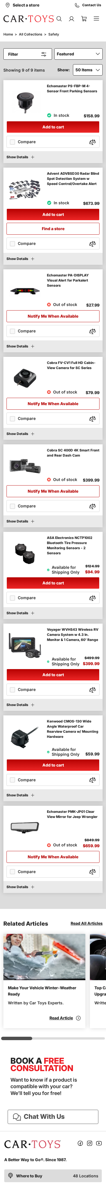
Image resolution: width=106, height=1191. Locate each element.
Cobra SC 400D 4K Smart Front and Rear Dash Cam (73, 452)
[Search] (59, 19)
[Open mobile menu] (96, 19)
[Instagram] (89, 1144)
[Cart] (84, 19)
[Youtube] (99, 1144)
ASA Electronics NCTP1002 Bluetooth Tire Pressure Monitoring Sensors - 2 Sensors (69, 545)
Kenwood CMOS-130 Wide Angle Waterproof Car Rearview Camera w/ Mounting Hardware (72, 729)
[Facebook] (80, 1144)
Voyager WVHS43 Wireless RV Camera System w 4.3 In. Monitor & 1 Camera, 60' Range (72, 634)
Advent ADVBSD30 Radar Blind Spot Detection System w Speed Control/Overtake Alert (73, 178)
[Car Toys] (28, 18)
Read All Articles (87, 923)
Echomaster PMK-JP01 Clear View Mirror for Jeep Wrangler (72, 814)
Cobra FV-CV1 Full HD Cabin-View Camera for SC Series (71, 365)
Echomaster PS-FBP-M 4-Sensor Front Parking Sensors (72, 88)
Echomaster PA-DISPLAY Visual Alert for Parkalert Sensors (68, 280)
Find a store (53, 228)
